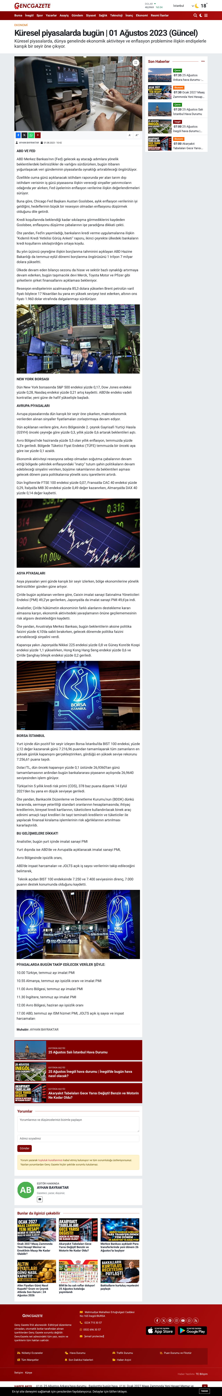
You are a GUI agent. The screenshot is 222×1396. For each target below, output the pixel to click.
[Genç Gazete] (32, 5)
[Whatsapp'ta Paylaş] (31, 135)
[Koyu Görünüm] (200, 15)
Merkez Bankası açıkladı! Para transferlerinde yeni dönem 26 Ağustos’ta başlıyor (120, 1247)
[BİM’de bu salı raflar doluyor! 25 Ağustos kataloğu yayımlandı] (78, 1271)
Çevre (177, 70)
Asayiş (64, 15)
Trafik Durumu (125, 1353)
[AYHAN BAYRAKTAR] (25, 1189)
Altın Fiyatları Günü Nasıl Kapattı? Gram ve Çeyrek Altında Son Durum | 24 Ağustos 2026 (32, 1290)
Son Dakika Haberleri (81, 1359)
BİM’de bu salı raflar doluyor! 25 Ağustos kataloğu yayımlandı (77, 1289)
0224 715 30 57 (93, 1322)
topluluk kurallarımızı (50, 1160)
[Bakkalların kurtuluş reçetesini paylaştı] (120, 1271)
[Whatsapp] (189, 1320)
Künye (28, 1372)
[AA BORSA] (78, 339)
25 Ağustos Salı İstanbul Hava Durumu (188, 112)
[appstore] (160, 1330)
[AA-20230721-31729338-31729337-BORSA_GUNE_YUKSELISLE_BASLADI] (78, 924)
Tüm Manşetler (30, 1359)
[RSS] (196, 1320)
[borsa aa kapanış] (78, 695)
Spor (40, 15)
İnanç (129, 15)
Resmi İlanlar (160, 15)
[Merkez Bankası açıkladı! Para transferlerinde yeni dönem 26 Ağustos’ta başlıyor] (120, 1229)
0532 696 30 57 (92, 1329)
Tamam (204, 1391)
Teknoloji (116, 15)
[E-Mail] (40, 1199)
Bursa (18, 15)
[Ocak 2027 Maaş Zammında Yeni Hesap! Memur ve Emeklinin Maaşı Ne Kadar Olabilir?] (36, 1229)
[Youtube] (183, 1320)
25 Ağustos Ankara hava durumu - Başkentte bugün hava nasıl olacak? (187, 77)
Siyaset (91, 15)
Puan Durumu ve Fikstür (177, 1353)
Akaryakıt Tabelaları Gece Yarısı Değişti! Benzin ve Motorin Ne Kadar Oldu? (75, 1247)
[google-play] (192, 1330)
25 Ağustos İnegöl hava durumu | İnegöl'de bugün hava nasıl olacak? (187, 129)
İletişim (18, 1372)
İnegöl (29, 15)
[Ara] (196, 15)
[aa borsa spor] (78, 533)
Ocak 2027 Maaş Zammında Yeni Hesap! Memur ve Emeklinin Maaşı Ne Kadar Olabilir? (35, 1248)
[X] (163, 1320)
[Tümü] (203, 61)
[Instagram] (176, 1320)
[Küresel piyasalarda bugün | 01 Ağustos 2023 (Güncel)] (78, 93)
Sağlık (103, 15)
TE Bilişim (202, 1374)
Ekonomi (142, 15)
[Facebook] (157, 1320)
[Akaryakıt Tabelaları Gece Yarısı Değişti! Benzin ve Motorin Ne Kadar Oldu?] (78, 1229)
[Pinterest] (170, 1320)
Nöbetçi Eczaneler (32, 1353)
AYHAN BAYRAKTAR (29, 142)
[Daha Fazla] (38, 135)
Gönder (24, 1148)
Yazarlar (51, 15)
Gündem (77, 15)
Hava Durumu (77, 1353)
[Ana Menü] (205, 15)
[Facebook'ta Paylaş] (18, 135)
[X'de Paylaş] (24, 135)
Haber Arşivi (124, 1359)
